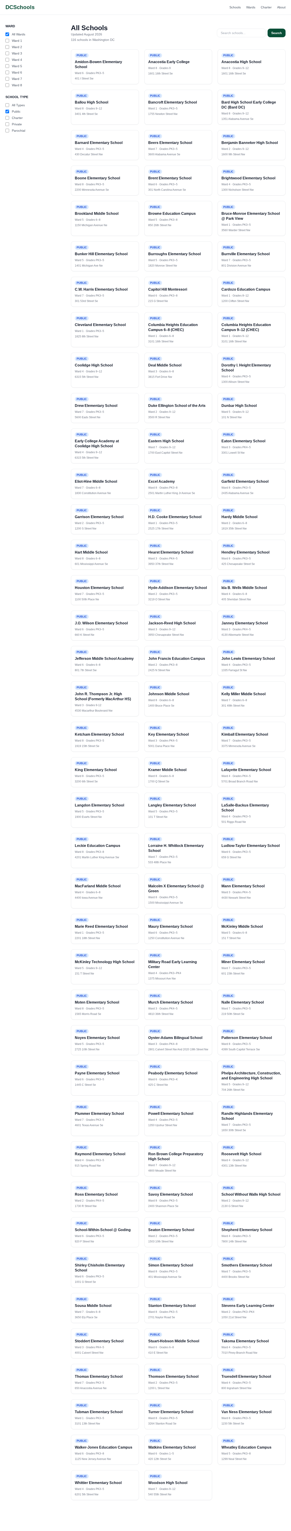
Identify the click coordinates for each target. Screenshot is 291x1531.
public (16, 111)
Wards (250, 7)
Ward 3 (17, 53)
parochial (18, 130)
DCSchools (20, 7)
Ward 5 (17, 66)
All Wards (18, 34)
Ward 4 (17, 60)
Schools (235, 7)
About (281, 7)
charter (17, 118)
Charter (266, 7)
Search (276, 33)
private (17, 124)
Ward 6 (17, 72)
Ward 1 (17, 40)
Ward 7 (17, 79)
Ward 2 (17, 47)
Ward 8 (17, 85)
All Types (18, 105)
